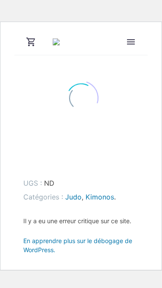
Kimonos (100, 197)
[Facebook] (24, 161)
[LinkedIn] (78, 161)
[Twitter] (38, 161)
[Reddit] (91, 161)
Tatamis (134, 53)
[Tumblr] (64, 161)
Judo (73, 197)
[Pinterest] (51, 161)
